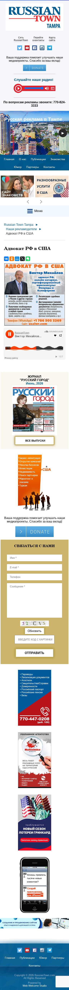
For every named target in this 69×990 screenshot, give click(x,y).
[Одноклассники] (11, 258)
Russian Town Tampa (18, 224)
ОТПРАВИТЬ (34, 653)
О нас (22, 159)
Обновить (34, 631)
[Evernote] (27, 258)
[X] (22, 258)
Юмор (18, 166)
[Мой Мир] (17, 258)
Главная (9, 159)
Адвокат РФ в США (19, 233)
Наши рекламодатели (21, 229)
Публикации (38, 159)
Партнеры (32, 166)
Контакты (49, 166)
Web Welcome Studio (35, 985)
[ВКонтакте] (6, 258)
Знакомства (57, 159)
